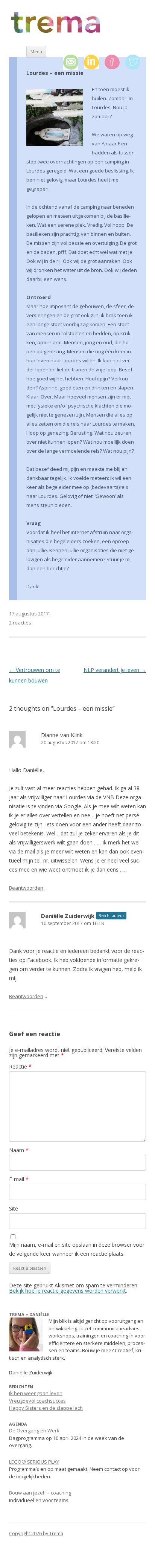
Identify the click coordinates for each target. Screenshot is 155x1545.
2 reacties (20, 622)
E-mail (19, 1179)
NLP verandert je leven (115, 669)
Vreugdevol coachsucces (37, 1400)
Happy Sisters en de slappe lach (46, 1408)
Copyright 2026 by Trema (36, 1533)
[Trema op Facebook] (115, 62)
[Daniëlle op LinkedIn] (94, 62)
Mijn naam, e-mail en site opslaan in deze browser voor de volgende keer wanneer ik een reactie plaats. (76, 1249)
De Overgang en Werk (34, 1430)
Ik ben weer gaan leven (35, 1393)
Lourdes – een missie (55, 72)
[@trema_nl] (135, 62)
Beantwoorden (26, 887)
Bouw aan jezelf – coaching (40, 1492)
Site (13, 1208)
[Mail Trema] (73, 62)
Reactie (20, 1066)
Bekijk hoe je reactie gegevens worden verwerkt (67, 1290)
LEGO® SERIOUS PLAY (34, 1461)
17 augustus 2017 (29, 613)
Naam (19, 1150)
